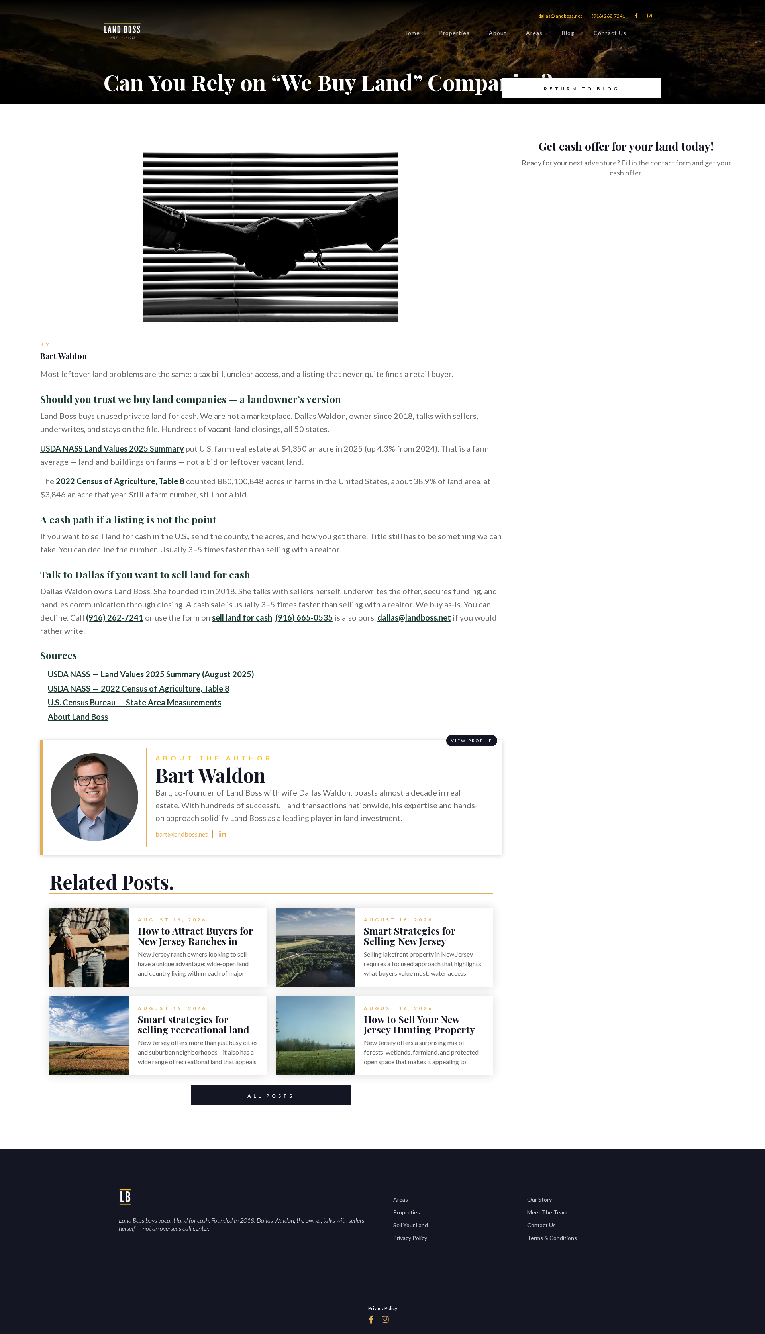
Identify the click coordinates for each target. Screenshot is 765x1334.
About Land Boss (78, 716)
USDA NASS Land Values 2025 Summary (112, 448)
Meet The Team (547, 1212)
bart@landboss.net (181, 834)
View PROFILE (471, 740)
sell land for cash (242, 617)
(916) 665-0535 (304, 617)
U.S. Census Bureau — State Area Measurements (134, 702)
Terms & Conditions (552, 1237)
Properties (454, 32)
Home (412, 32)
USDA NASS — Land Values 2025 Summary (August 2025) (151, 674)
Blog (568, 32)
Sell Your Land (410, 1225)
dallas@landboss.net (560, 16)
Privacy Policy (410, 1237)
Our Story (539, 1199)
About (498, 32)
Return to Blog (582, 89)
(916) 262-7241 (608, 16)
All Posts (270, 1096)
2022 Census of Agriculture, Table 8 (120, 481)
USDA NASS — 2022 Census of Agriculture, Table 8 (139, 688)
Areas (534, 32)
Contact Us (610, 32)
